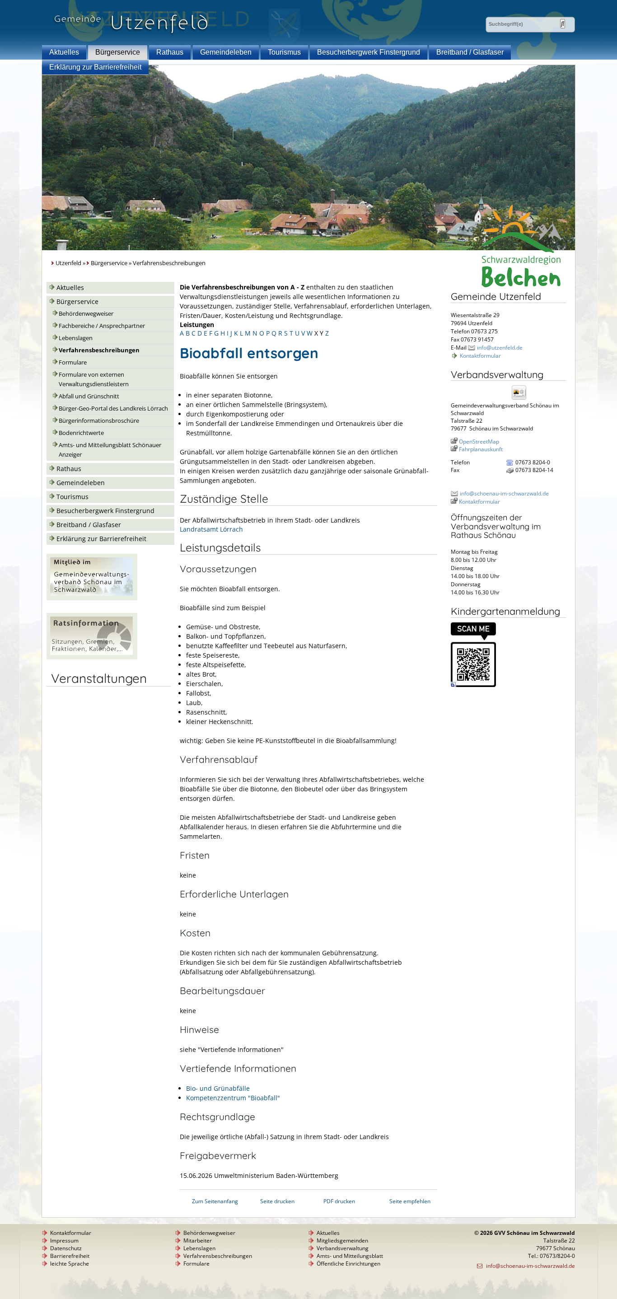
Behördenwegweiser (86, 314)
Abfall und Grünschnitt (89, 396)
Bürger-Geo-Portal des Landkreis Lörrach (113, 408)
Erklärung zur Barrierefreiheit (95, 67)
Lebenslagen (76, 338)
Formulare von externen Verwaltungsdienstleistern (94, 379)
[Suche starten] (562, 23)
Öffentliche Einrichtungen (348, 1263)
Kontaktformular (480, 356)
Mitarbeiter (197, 1240)
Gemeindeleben (226, 52)
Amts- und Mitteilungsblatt (350, 1256)
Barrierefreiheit (69, 1256)
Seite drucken (277, 1201)
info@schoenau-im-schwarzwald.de (504, 493)
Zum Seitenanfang (215, 1201)
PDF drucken (339, 1201)
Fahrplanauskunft (481, 449)
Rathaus (169, 52)
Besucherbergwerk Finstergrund (368, 52)
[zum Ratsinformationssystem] (92, 657)
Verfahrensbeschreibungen (99, 350)
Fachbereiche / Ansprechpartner (102, 326)
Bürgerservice (117, 52)
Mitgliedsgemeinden (342, 1240)
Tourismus (284, 52)
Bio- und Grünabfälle (218, 1088)
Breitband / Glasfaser (470, 52)
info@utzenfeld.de (500, 347)
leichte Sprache (69, 1263)
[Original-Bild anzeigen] (473, 685)
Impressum (64, 1240)
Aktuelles (64, 52)
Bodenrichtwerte (81, 433)
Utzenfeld (68, 263)
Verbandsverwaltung (343, 1248)
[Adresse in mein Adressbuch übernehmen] (522, 399)
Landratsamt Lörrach (211, 529)
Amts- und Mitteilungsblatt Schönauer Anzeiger (110, 449)
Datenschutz (66, 1248)
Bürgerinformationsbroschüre (99, 421)
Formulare (73, 362)
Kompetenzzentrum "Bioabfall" (233, 1097)
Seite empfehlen (409, 1201)
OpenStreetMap (479, 441)
